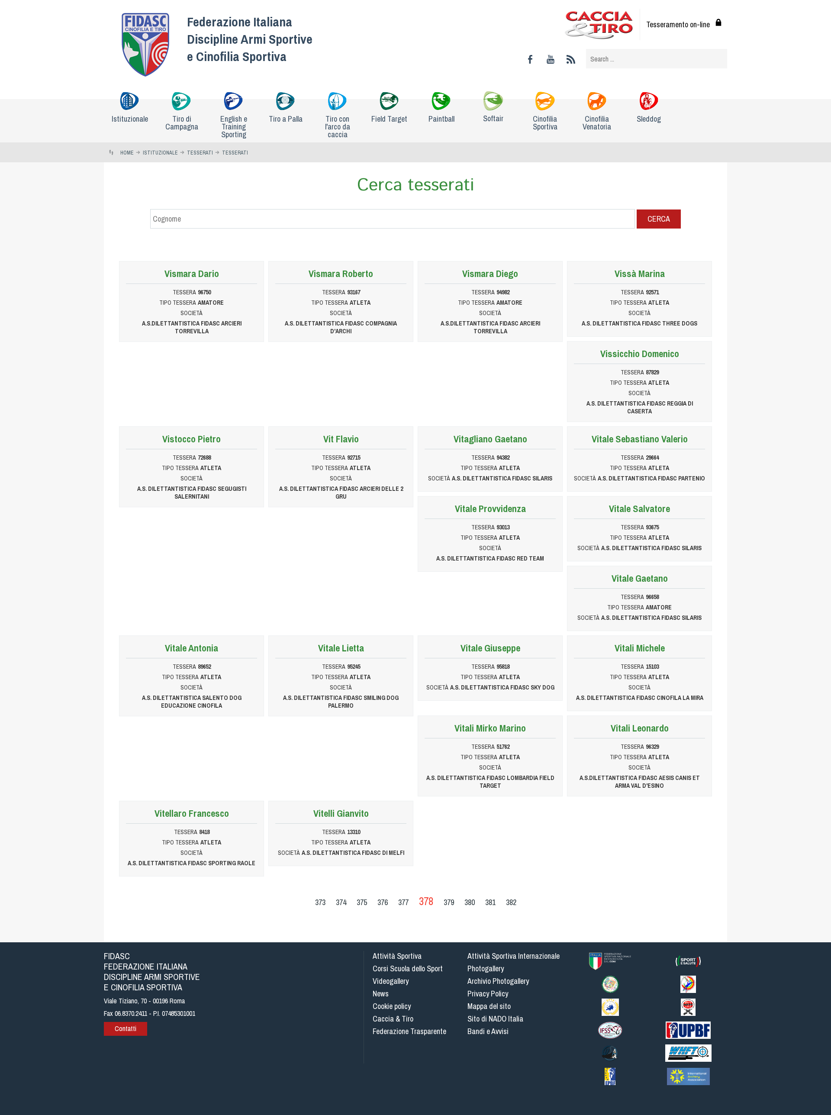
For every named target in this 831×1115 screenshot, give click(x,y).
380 (469, 902)
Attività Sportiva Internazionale (513, 956)
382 (511, 902)
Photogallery (485, 968)
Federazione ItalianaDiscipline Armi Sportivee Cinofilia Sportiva (249, 39)
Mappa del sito (489, 1006)
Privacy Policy (487, 993)
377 (403, 902)
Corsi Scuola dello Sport (408, 968)
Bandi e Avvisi (488, 1031)
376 (382, 902)
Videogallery (391, 981)
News (381, 993)
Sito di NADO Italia (495, 1018)
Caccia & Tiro (393, 1018)
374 (341, 902)
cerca (658, 218)
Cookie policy (392, 1006)
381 (490, 902)
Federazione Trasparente (409, 1031)
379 (449, 902)
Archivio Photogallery (498, 981)
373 (320, 902)
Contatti (125, 1028)
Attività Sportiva (397, 956)
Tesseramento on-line (678, 24)
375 (362, 902)
